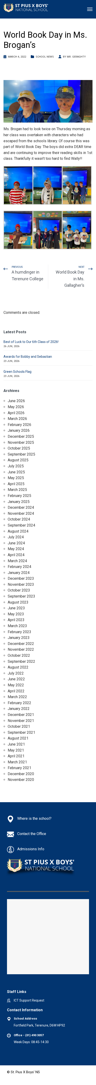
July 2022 (16, 673)
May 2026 (16, 407)
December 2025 (21, 436)
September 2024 (21, 525)
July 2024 (16, 537)
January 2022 (19, 708)
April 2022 (16, 691)
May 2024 (16, 549)
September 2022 (21, 661)
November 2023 (21, 584)
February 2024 (19, 566)
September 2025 (21, 454)
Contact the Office (31, 834)
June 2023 (16, 608)
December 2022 (21, 643)
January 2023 (19, 637)
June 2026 (16, 401)
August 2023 (18, 602)
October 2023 (19, 590)
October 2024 (19, 519)
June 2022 (16, 679)
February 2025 (19, 495)
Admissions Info (30, 849)
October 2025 (19, 448)
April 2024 (16, 555)
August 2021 (18, 738)
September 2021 (21, 732)
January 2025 (19, 501)
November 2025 (21, 442)
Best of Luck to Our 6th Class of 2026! (30, 342)
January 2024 (19, 572)
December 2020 (21, 774)
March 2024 (17, 561)
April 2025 (16, 484)
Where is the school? (34, 818)
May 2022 (16, 685)
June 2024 (16, 543)
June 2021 (16, 744)
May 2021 (16, 750)
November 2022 (21, 649)
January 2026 (19, 430)
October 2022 (19, 655)
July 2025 (16, 466)
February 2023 (19, 632)
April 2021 (16, 756)
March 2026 (17, 418)
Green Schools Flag (17, 371)
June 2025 (16, 472)
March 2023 (17, 626)
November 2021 (21, 720)
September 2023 (21, 596)
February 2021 (19, 768)
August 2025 (18, 460)
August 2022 (18, 667)
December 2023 (21, 578)
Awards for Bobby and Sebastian (27, 356)
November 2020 (21, 779)
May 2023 (16, 614)
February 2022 (19, 703)
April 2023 (16, 620)
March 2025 (17, 489)
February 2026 (19, 424)
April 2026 (16, 413)
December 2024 (21, 507)
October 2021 (19, 726)
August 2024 (18, 531)
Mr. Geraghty (76, 56)
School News (45, 56)
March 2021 (17, 762)
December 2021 (21, 714)
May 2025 (16, 478)
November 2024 (21, 513)
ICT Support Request (29, 1000)
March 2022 (17, 697)
